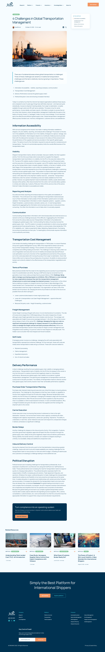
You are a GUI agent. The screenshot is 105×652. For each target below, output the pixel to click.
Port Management (88, 617)
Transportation (47, 617)
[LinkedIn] (63, 27)
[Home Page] (9, 4)
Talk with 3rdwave (21, 516)
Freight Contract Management (90, 619)
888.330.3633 (11, 618)
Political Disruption (78, 26)
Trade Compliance (48, 619)
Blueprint (22, 5)
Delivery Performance (79, 24)
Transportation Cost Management (78, 21)
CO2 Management (88, 621)
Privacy (87, 645)
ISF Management (74, 619)
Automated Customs (75, 615)
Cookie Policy (93, 645)
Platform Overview (48, 615)
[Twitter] (66, 27)
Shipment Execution (75, 624)
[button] (30, 5)
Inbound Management (88, 615)
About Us (68, 5)
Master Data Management (76, 617)
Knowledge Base (22, 619)
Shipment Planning (75, 621)
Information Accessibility (79, 18)
